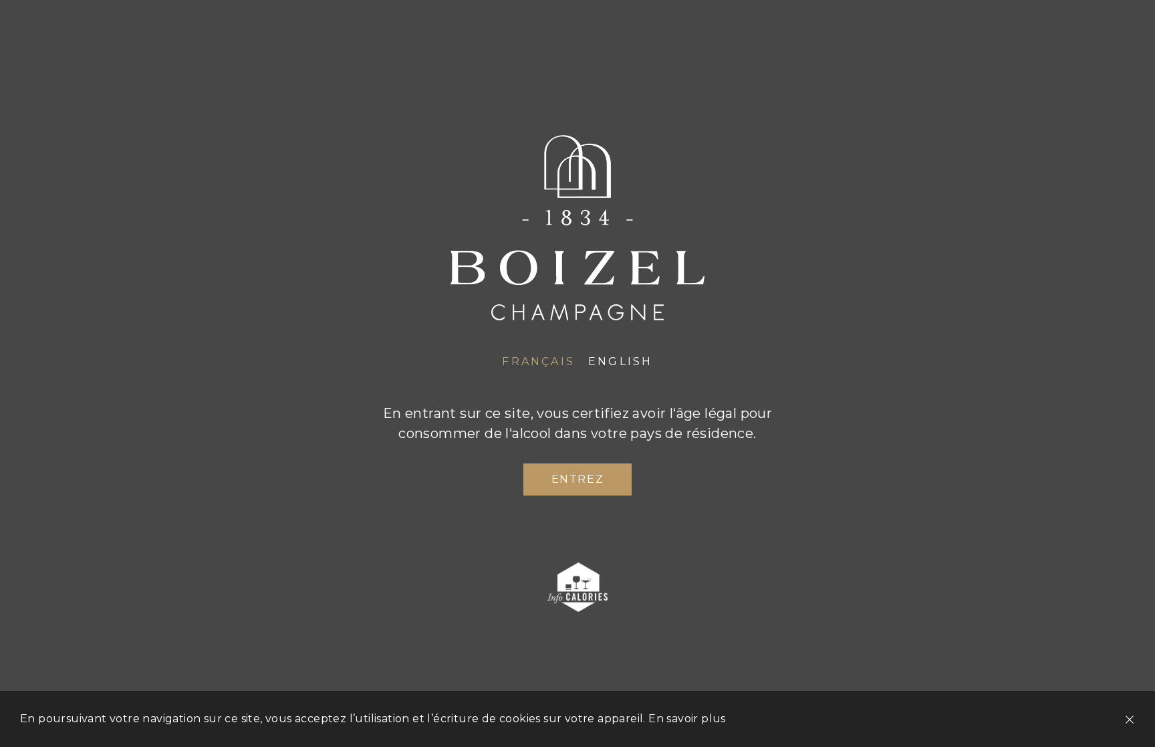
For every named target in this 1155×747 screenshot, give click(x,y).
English (620, 361)
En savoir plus (687, 718)
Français (538, 361)
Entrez (577, 479)
